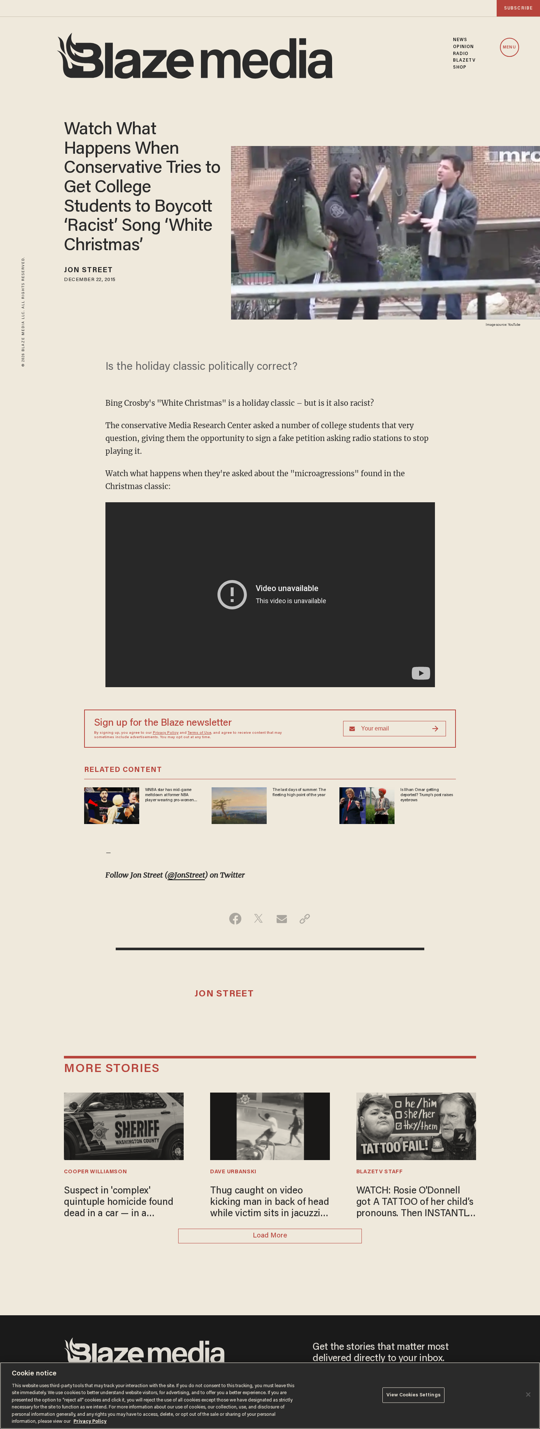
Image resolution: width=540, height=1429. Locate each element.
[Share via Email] (282, 919)
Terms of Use (199, 733)
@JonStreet (186, 874)
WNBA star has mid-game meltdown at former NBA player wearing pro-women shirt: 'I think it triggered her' (170, 795)
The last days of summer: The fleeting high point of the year (299, 792)
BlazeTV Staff (379, 1172)
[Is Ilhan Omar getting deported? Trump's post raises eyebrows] (367, 804)
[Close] (528, 1394)
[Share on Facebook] (235, 919)
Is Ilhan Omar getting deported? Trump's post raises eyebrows (426, 795)
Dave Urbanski (233, 1172)
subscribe (518, 8)
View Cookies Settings (413, 1395)
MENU (509, 47)
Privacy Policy (166, 733)
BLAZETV (464, 60)
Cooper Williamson (95, 1172)
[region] (270, 1395)
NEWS (460, 40)
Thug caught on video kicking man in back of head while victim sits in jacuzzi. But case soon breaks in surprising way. (269, 1203)
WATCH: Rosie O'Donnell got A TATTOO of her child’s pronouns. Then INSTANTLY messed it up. (415, 1203)
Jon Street (88, 270)
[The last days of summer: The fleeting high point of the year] (239, 804)
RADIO (461, 54)
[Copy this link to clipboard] (305, 919)
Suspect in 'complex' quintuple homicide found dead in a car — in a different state (118, 1203)
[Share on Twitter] (258, 919)
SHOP (460, 67)
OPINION (463, 47)
